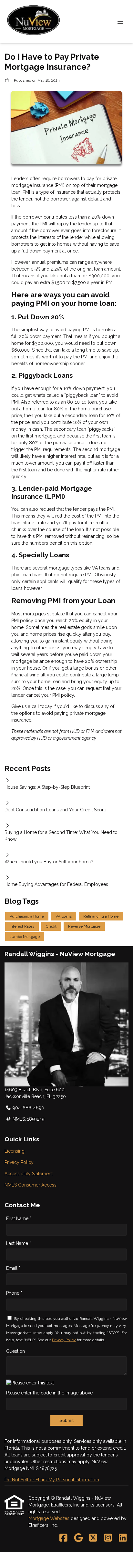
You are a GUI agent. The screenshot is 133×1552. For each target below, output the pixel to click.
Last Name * (18, 1243)
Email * (13, 1268)
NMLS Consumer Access (30, 1184)
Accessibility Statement (29, 1173)
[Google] (78, 1538)
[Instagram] (108, 1538)
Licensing (15, 1151)
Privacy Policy (19, 1162)
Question (15, 1351)
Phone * (14, 1293)
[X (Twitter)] (93, 1538)
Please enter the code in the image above (49, 1392)
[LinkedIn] (122, 1538)
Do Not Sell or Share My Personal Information (52, 1479)
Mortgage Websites (49, 1518)
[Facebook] (63, 1538)
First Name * (18, 1218)
